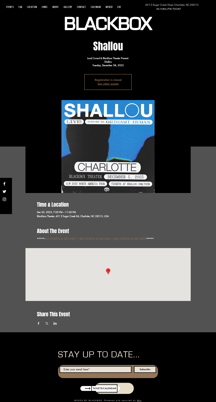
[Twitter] (4, 191)
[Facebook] (4, 183)
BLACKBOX (108, 24)
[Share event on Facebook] (38, 323)
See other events (108, 84)
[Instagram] (4, 199)
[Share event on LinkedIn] (55, 323)
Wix (139, 400)
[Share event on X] (46, 323)
